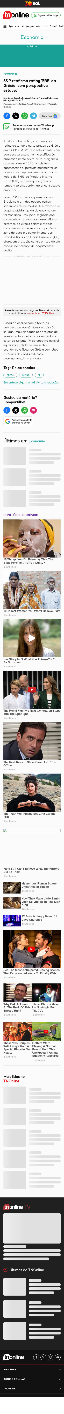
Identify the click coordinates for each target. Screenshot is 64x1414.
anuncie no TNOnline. (41, 313)
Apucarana (14, 26)
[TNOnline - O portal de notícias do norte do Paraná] (16, 15)
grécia (10, 375)
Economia (32, 37)
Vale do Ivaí (41, 26)
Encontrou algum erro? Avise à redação (30, 382)
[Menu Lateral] (4, 26)
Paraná (53, 26)
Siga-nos (47, 115)
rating (26, 375)
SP (39, 375)
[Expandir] (60, 1388)
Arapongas (27, 26)
